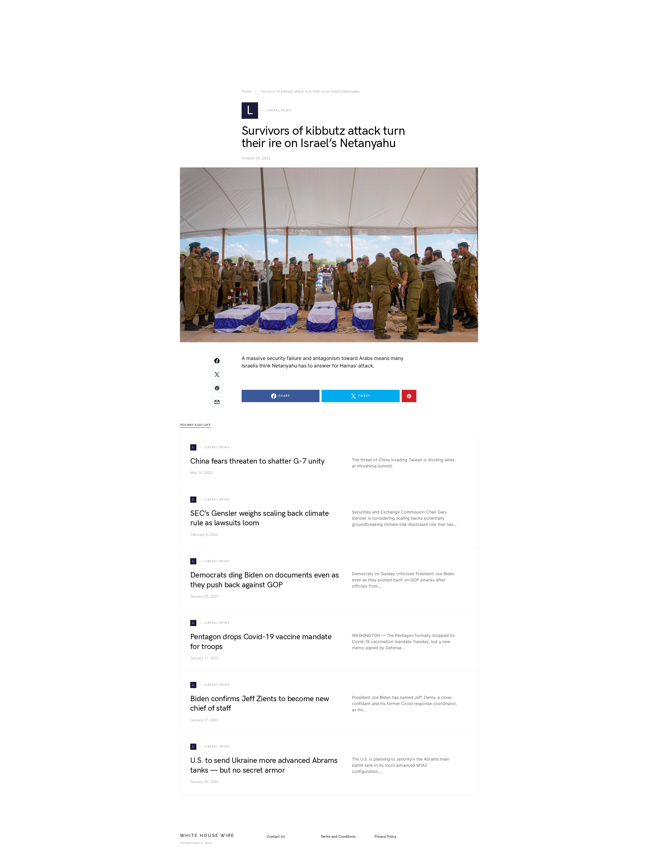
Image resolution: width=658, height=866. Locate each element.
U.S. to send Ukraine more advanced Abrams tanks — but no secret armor (263, 765)
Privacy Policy (385, 836)
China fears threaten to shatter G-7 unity (257, 461)
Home (246, 91)
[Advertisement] (329, 36)
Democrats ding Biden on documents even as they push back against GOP (264, 580)
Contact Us (276, 836)
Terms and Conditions (338, 836)
